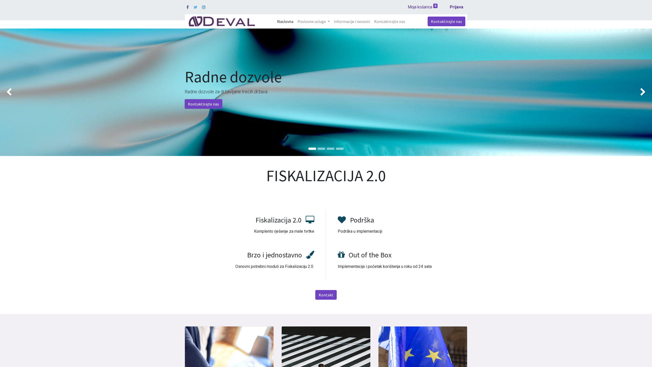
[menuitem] (285, 21)
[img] (26, 92)
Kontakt (326, 294)
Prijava (456, 7)
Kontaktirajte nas (446, 21)
